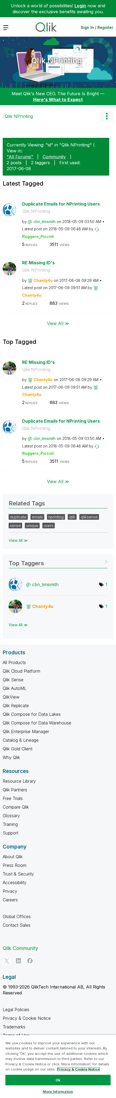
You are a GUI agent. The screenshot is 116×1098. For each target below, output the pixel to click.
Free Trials (13, 798)
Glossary (11, 815)
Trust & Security (18, 874)
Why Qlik (11, 757)
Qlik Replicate (16, 705)
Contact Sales (16, 925)
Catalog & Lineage (21, 740)
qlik (72, 517)
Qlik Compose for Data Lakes (32, 714)
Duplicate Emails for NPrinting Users (61, 204)
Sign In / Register (97, 27)
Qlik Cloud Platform (21, 671)
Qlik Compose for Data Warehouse (37, 723)
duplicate (18, 517)
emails (37, 517)
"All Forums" (20, 156)
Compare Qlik (16, 807)
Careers (10, 899)
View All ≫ (58, 323)
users (48, 525)
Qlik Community (20, 948)
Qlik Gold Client (17, 748)
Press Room (14, 865)
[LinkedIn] (18, 961)
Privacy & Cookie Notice (27, 1018)
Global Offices (17, 916)
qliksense (89, 517)
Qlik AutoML (14, 688)
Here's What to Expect (58, 99)
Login (80, 5)
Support (10, 833)
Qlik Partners (15, 789)
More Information (58, 1091)
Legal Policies (16, 1009)
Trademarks (14, 1026)
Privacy (10, 891)
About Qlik (13, 856)
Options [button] (106, 116)
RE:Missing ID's (38, 262)
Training (10, 824)
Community (54, 156)
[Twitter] (7, 961)
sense (15, 525)
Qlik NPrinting (56, 60)
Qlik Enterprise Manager (26, 731)
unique (32, 525)
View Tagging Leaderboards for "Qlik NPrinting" (58, 561)
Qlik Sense (13, 679)
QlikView (11, 697)
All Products (14, 662)
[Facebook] (30, 961)
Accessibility (14, 882)
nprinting (56, 517)
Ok (58, 1080)
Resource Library (19, 781)
